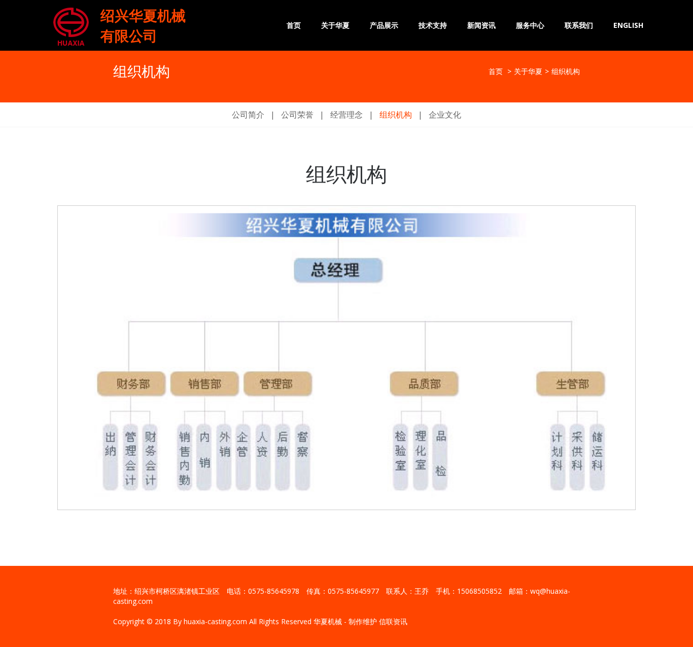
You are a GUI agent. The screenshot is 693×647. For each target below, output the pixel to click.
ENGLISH (628, 25)
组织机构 (395, 114)
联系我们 (579, 25)
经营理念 (346, 114)
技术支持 (433, 25)
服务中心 (530, 25)
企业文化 (445, 114)
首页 (294, 25)
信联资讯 (393, 621)
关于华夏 (335, 25)
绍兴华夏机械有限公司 (143, 25)
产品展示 (384, 25)
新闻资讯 (481, 25)
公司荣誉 (297, 114)
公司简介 (248, 114)
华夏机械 (328, 621)
